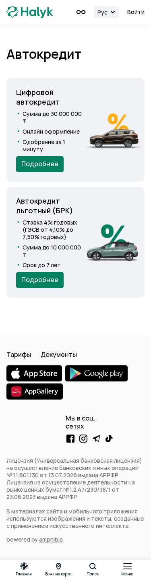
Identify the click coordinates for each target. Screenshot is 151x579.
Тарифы (18, 354)
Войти (136, 12)
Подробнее (39, 164)
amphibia (51, 539)
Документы (59, 354)
